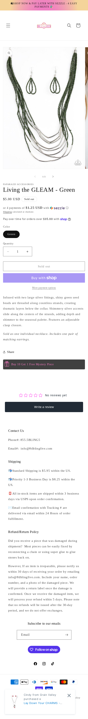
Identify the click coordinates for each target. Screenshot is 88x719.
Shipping (7, 212)
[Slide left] (34, 176)
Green (13, 235)
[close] (69, 695)
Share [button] (10, 352)
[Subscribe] (66, 635)
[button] (8, 25)
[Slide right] (53, 176)
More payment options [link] (44, 287)
